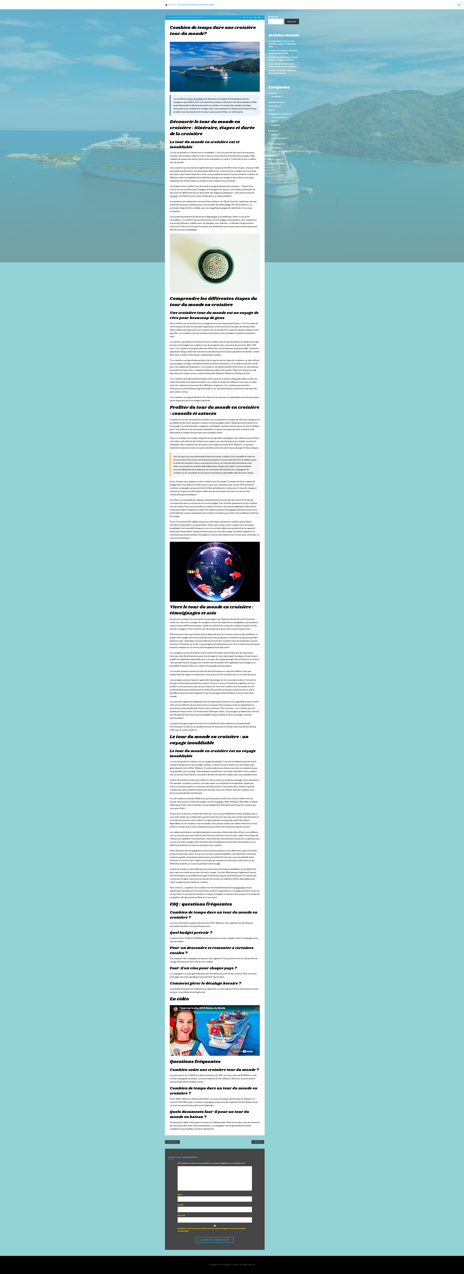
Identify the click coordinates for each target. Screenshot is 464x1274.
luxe (185, 351)
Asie (270, 110)
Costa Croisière (278, 117)
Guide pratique (274, 144)
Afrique (271, 93)
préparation (239, 887)
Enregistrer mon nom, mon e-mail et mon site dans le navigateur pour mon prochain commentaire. (212, 1229)
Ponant (274, 125)
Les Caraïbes (273, 148)
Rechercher (273, 17)
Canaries (174, 196)
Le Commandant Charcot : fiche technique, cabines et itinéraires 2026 (282, 44)
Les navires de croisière (278, 152)
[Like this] (259, 18)
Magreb (271, 155)
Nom (180, 1194)
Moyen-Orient (274, 159)
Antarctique (273, 106)
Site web (181, 1215)
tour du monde (196, 98)
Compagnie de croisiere (278, 114)
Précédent (172, 1142)
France (274, 134)
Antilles (223, 219)
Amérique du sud (275, 102)
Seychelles (276, 96)
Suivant (258, 1142)
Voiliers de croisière (277, 163)
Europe (271, 131)
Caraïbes (219, 801)
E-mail (181, 1205)
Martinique (212, 216)
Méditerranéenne (278, 138)
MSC (273, 121)
